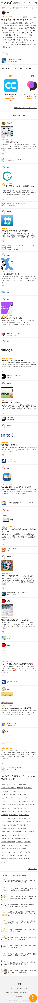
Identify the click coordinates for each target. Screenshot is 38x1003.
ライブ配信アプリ (6, 791)
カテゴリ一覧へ (32, 869)
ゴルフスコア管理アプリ (8, 842)
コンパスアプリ (15, 811)
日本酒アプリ (27, 842)
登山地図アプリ (13, 815)
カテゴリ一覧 (14, 988)
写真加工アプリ (14, 825)
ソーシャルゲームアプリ (21, 798)
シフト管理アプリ (16, 832)
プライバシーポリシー (26, 993)
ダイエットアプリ (18, 852)
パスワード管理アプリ (7, 838)
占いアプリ (4, 862)
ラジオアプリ (15, 808)
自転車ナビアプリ (24, 815)
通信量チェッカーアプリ (22, 838)
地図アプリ (4, 815)
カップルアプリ (13, 784)
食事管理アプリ (13, 858)
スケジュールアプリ (28, 832)
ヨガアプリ (27, 852)
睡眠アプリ (4, 858)
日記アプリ (4, 845)
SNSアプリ (20, 788)
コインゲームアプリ (7, 798)
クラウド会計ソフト (24, 858)
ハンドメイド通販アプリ (26, 845)
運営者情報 (9, 993)
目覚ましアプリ (24, 855)
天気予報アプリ (24, 808)
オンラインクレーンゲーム (9, 794)
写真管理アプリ (24, 825)
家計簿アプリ (26, 818)
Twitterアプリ (28, 788)
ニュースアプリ (5, 808)
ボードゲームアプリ (27, 801)
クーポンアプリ (13, 845)
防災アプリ (30, 821)
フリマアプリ (5, 848)
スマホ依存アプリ (6, 835)
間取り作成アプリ (21, 821)
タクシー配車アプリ (7, 818)
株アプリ (4, 821)
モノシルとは (23, 988)
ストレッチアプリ (6, 852)
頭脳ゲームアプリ (30, 804)
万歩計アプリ (5, 855)
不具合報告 (19, 996)
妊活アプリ (4, 784)
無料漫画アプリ (24, 828)
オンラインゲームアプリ (25, 794)
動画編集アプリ (5, 828)
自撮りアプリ (15, 828)
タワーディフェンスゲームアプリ (10, 801)
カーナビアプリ (5, 811)
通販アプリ (13, 848)
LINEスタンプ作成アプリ (8, 788)
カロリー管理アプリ (23, 848)
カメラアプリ (5, 825)
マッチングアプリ (24, 784)
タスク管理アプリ (18, 835)
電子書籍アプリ (5, 832)
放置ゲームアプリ (19, 804)
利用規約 (16, 993)
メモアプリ (19, 842)
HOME (19, 984)
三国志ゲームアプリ (7, 804)
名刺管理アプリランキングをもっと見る (25, 108)
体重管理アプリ (14, 855)
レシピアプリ (17, 818)
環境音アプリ (11, 821)
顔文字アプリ (16, 791)
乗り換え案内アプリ (27, 811)
